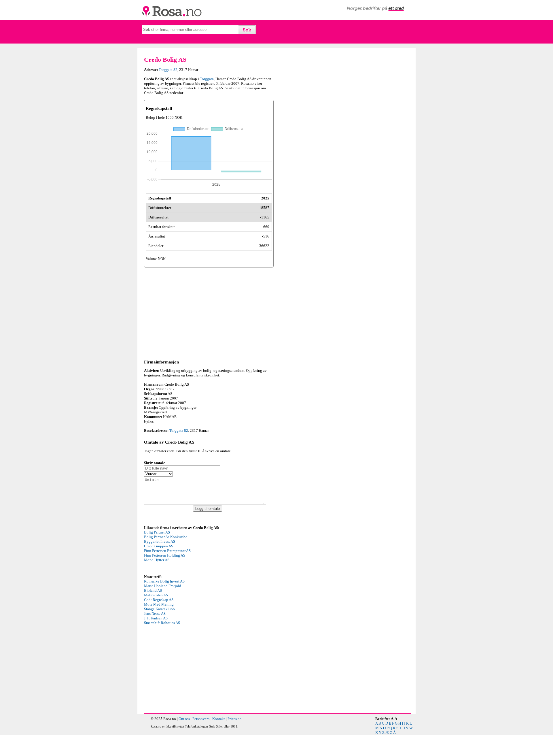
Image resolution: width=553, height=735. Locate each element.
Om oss (184, 719)
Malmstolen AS (156, 595)
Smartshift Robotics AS (162, 623)
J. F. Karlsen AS (156, 618)
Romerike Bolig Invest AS (164, 581)
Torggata (207, 79)
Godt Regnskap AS (158, 600)
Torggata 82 (168, 69)
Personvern (201, 719)
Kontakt (218, 719)
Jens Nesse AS (155, 613)
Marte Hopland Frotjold (162, 586)
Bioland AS (153, 590)
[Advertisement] (209, 312)
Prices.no (235, 719)
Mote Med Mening (159, 604)
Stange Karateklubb (159, 609)
